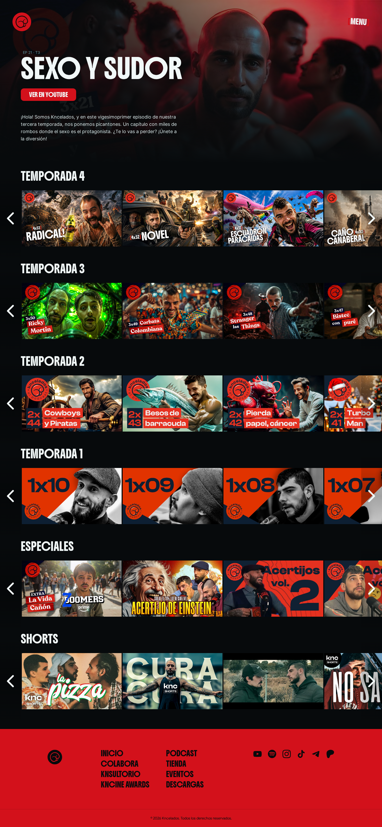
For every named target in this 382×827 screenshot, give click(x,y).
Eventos (180, 774)
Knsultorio (120, 774)
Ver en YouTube (48, 95)
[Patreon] (330, 754)
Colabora (120, 764)
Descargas (185, 785)
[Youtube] (257, 754)
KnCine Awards (125, 785)
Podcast (181, 753)
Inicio (112, 753)
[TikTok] (301, 754)
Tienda (176, 764)
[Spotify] (272, 754)
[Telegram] (316, 754)
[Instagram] (286, 754)
